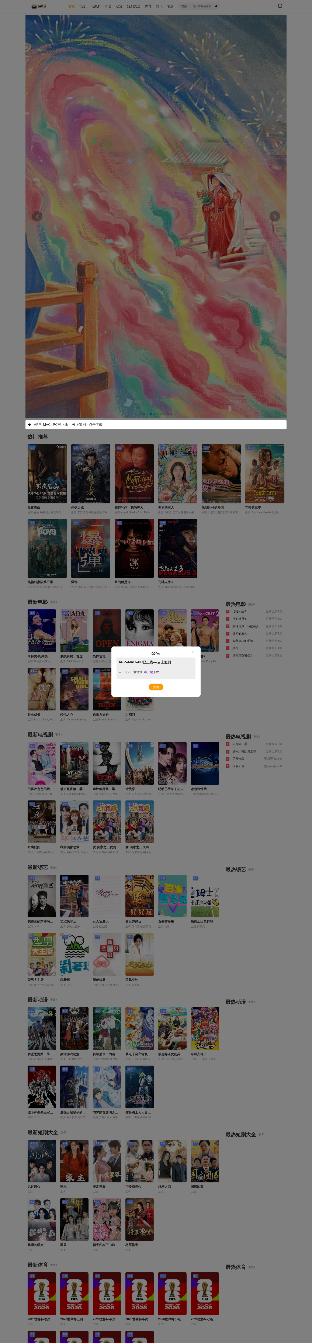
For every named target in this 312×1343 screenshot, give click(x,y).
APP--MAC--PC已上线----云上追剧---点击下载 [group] (68, 424)
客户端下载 (151, 672)
